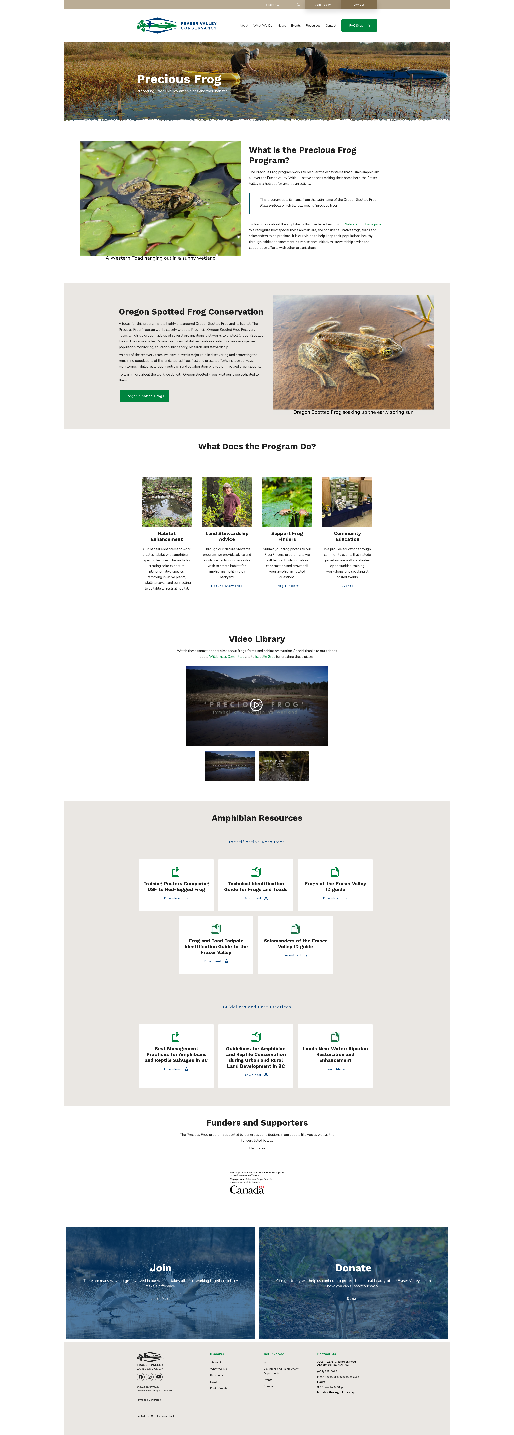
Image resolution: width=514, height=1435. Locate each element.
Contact (331, 25)
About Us (216, 1362)
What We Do (262, 25)
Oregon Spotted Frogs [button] (144, 396)
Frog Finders (287, 586)
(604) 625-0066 (327, 1371)
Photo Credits (218, 1388)
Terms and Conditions (149, 1399)
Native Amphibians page (363, 224)
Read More (335, 1069)
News (281, 25)
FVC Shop (356, 25)
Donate (359, 4)
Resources (313, 25)
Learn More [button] (160, 1298)
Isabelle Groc (265, 656)
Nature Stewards (227, 586)
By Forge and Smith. (164, 1416)
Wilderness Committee (226, 656)
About (244, 25)
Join (266, 1362)
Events (296, 25)
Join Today (323, 4)
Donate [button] (353, 1298)
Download (173, 899)
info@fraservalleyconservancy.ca (338, 1376)
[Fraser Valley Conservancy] (177, 31)
